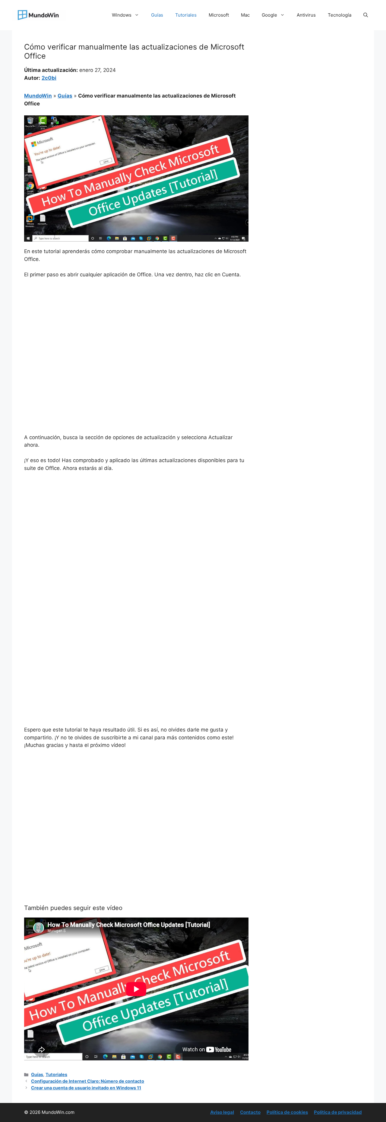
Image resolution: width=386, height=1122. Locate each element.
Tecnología (339, 15)
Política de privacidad (338, 1112)
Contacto (250, 1112)
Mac (245, 15)
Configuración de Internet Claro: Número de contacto (87, 1081)
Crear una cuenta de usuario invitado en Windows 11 (86, 1087)
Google (269, 15)
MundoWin (38, 96)
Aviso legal (222, 1112)
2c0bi (49, 78)
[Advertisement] (136, 328)
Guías (157, 15)
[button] (365, 15)
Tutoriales (186, 15)
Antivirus (306, 15)
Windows (121, 15)
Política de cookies (287, 1112)
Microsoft (219, 15)
